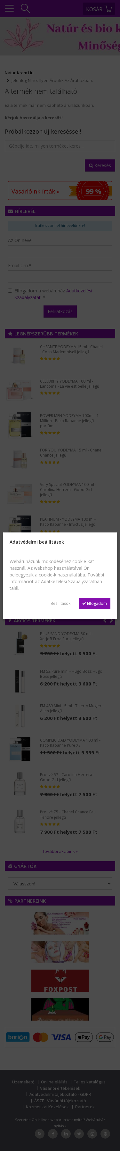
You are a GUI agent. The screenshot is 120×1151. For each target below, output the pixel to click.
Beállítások (60, 603)
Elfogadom (96, 603)
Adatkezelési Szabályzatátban (71, 581)
